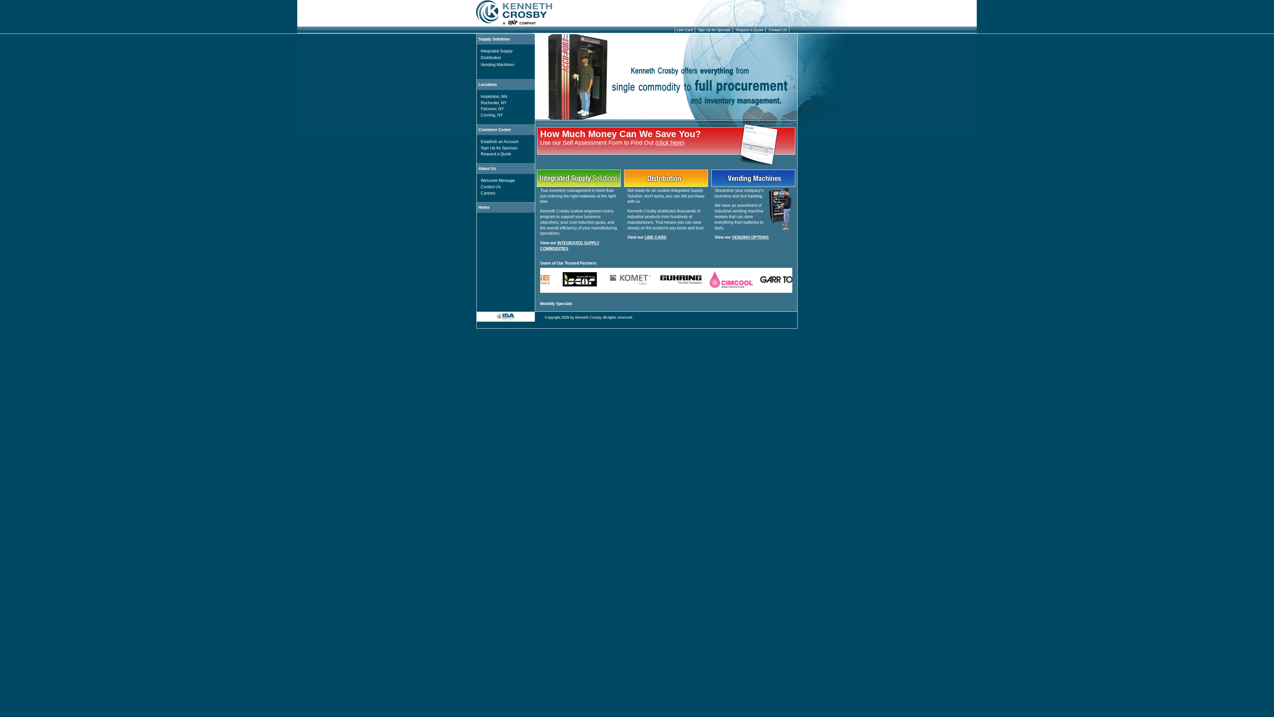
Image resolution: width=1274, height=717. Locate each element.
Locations (487, 84)
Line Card (685, 30)
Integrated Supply (497, 51)
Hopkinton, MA (494, 96)
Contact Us (778, 30)
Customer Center (494, 129)
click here (669, 142)
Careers (488, 193)
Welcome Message (498, 180)
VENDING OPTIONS (750, 237)
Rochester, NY (494, 103)
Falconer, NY (492, 109)
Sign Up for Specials (714, 30)
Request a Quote (749, 30)
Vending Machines (497, 64)
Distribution (491, 57)
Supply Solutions (494, 39)
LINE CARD (656, 237)
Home (484, 207)
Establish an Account (499, 141)
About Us (487, 168)
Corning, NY (492, 115)
